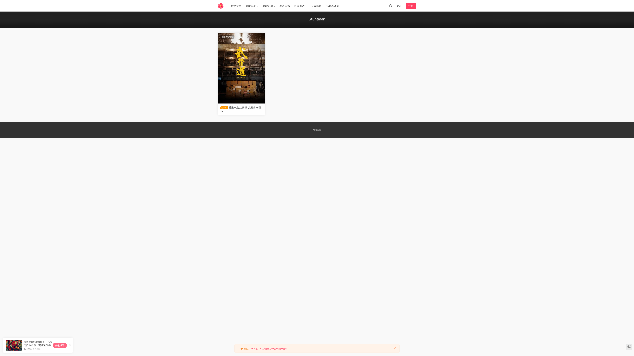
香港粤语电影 (227, 36)
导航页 (318, 6)
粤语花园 (317, 129)
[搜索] (390, 5)
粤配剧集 (268, 6)
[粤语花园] (221, 6)
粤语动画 (334, 6)
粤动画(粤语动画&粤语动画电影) (269, 348)
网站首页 (236, 6)
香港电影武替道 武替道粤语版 (240, 109)
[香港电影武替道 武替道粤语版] (241, 68)
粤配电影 (251, 6)
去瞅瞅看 (59, 345)
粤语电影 (284, 6)
